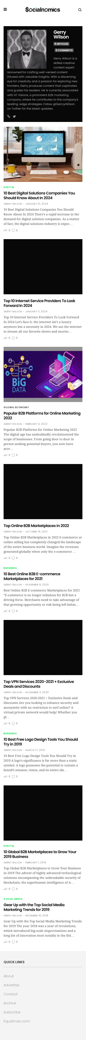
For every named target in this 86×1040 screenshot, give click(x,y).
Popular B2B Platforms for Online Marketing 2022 (42, 416)
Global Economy (16, 407)
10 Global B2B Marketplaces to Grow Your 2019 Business (40, 854)
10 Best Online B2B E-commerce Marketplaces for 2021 (32, 576)
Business (10, 568)
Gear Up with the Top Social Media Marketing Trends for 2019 (34, 907)
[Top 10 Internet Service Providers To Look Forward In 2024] (43, 266)
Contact (11, 994)
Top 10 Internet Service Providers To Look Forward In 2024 (39, 303)
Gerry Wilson (61, 34)
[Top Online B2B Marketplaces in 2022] (43, 491)
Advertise (11, 985)
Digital (9, 187)
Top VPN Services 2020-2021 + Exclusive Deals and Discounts (39, 684)
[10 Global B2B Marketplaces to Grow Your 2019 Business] (43, 813)
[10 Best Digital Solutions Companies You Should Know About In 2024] (43, 154)
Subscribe (12, 1012)
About (9, 976)
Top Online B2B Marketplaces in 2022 (36, 525)
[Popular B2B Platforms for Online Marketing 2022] (43, 374)
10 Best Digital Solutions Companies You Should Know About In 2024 (39, 195)
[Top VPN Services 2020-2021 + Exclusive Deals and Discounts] (43, 647)
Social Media (13, 899)
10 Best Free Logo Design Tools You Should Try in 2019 (41, 742)
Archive (10, 1003)
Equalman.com (17, 1021)
